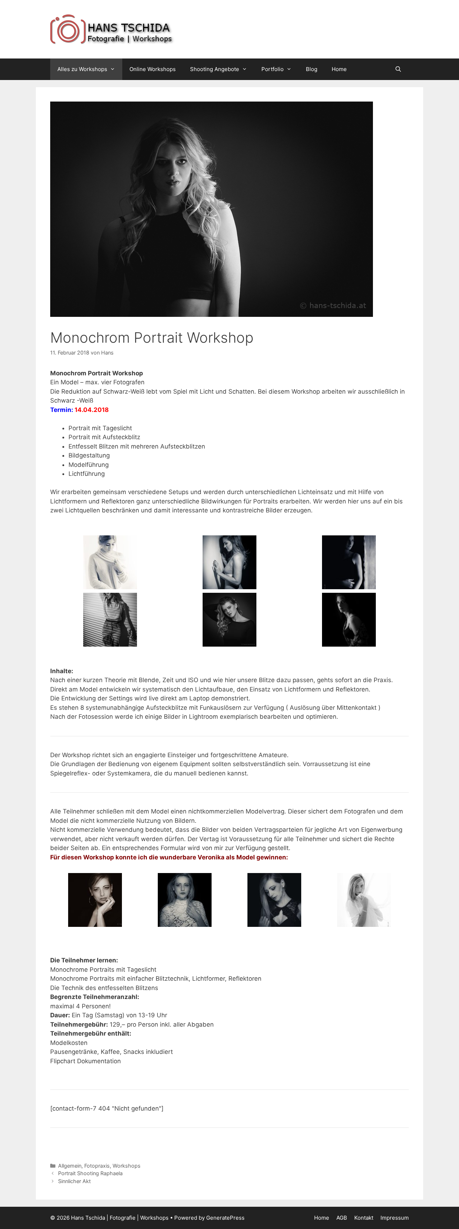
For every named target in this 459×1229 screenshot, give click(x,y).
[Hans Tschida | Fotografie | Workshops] (140, 28)
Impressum (394, 1217)
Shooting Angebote (214, 69)
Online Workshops (152, 69)
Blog (311, 69)
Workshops (127, 1166)
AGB (341, 1217)
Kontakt (363, 1217)
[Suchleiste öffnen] (398, 69)
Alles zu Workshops (82, 69)
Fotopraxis (97, 1166)
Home (339, 69)
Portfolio (272, 69)
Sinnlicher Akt (74, 1181)
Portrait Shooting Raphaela (90, 1173)
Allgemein (69, 1166)
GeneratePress (225, 1217)
